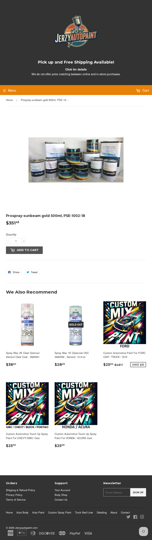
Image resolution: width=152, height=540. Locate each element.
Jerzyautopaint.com (26, 528)
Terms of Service (16, 499)
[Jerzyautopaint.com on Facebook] (135, 517)
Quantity (11, 234)
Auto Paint (38, 512)
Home (9, 100)
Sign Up (138, 492)
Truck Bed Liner (84, 512)
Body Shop (61, 495)
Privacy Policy (14, 495)
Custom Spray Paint (59, 512)
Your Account (62, 490)
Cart (145, 90)
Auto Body (22, 512)
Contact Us (61, 499)
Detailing (102, 512)
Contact (125, 512)
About (113, 512)
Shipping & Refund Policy (20, 490)
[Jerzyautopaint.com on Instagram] (142, 517)
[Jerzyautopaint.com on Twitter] (128, 517)
